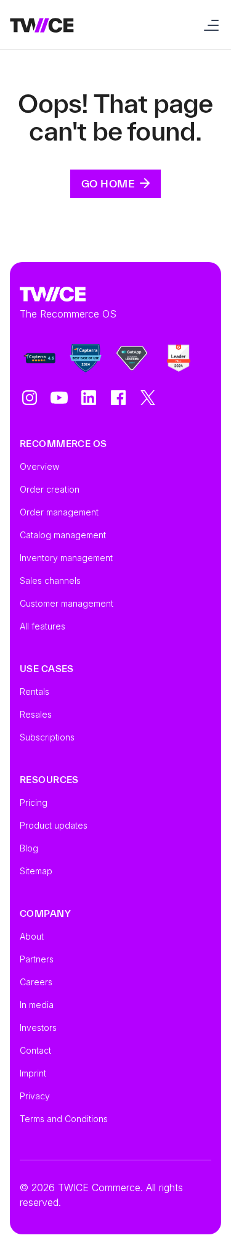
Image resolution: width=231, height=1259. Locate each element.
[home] (42, 24)
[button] (209, 24)
